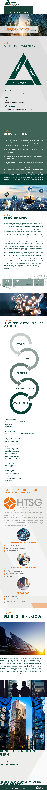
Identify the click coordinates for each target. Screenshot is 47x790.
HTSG (6, 515)
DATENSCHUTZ (15, 788)
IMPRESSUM (6, 788)
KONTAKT (25, 788)
